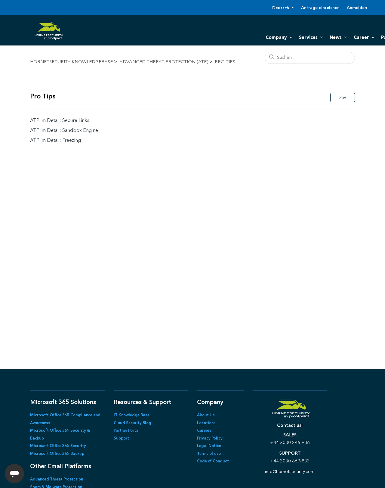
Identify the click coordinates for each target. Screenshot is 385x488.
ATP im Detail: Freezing (55, 140)
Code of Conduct (213, 461)
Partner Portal (127, 431)
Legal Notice (209, 446)
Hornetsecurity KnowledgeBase (71, 62)
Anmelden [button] (357, 8)
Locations (206, 423)
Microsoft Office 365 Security (58, 446)
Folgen (343, 97)
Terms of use (209, 454)
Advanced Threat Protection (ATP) (163, 62)
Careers (204, 431)
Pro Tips (225, 62)
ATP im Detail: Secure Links (59, 120)
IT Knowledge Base (131, 415)
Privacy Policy (210, 438)
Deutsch (281, 8)
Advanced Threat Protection (56, 479)
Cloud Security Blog (132, 423)
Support (121, 438)
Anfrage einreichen (320, 8)
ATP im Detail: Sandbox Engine (64, 130)
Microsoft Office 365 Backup (57, 454)
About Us (206, 415)
